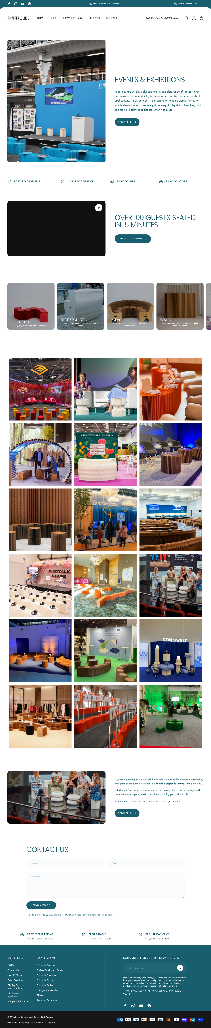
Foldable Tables (45, 985)
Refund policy (12, 1022)
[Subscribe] (180, 968)
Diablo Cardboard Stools (50, 970)
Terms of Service (99, 914)
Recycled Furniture (47, 1000)
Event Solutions (15, 980)
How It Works (14, 975)
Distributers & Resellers (14, 995)
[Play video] (56, 228)
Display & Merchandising (15, 987)
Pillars (40, 995)
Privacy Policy (80, 914)
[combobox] (189, 3)
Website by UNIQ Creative (41, 1017)
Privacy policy (24, 1022)
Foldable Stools (45, 980)
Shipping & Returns (17, 1001)
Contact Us (13, 970)
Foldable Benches (46, 965)
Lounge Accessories (47, 990)
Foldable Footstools (47, 975)
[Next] (194, 306)
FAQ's (10, 965)
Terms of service (37, 1022)
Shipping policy (50, 1022)
